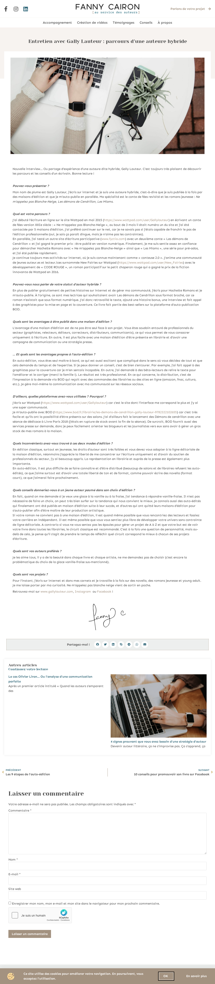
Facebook (104, 591)
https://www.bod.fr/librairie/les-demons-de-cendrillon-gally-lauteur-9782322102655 (115, 412)
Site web (14, 889)
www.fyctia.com (113, 239)
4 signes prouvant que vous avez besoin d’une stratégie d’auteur (158, 741)
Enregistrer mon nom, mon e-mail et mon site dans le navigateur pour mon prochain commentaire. (86, 903)
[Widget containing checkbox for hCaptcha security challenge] (40, 915)
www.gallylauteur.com (57, 591)
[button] (97, 644)
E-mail (14, 874)
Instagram (83, 591)
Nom (13, 859)
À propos (165, 23)
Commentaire (19, 810)
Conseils (146, 23)
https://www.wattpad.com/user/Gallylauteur (136, 220)
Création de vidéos (92, 23)
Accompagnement (57, 23)
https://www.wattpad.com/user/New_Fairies (150, 262)
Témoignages (123, 23)
